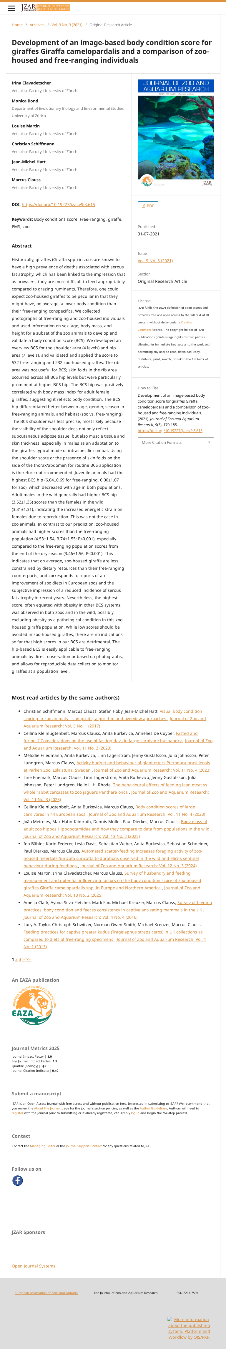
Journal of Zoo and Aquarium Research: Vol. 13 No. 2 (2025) (82, 836)
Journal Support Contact (84, 1146)
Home (17, 24)
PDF (150, 205)
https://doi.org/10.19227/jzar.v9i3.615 (58, 204)
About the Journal (47, 1108)
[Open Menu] (12, 8)
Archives (37, 24)
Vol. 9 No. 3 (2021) (66, 24)
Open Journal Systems (33, 1266)
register (17, 1113)
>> (28, 959)
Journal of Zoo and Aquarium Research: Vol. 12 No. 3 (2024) (138, 865)
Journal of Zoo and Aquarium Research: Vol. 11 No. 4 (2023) (152, 770)
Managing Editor (42, 1146)
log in (135, 1113)
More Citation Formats (162, 442)
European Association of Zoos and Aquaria (46, 1293)
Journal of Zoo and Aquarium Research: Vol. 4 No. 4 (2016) (80, 917)
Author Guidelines (153, 1108)
